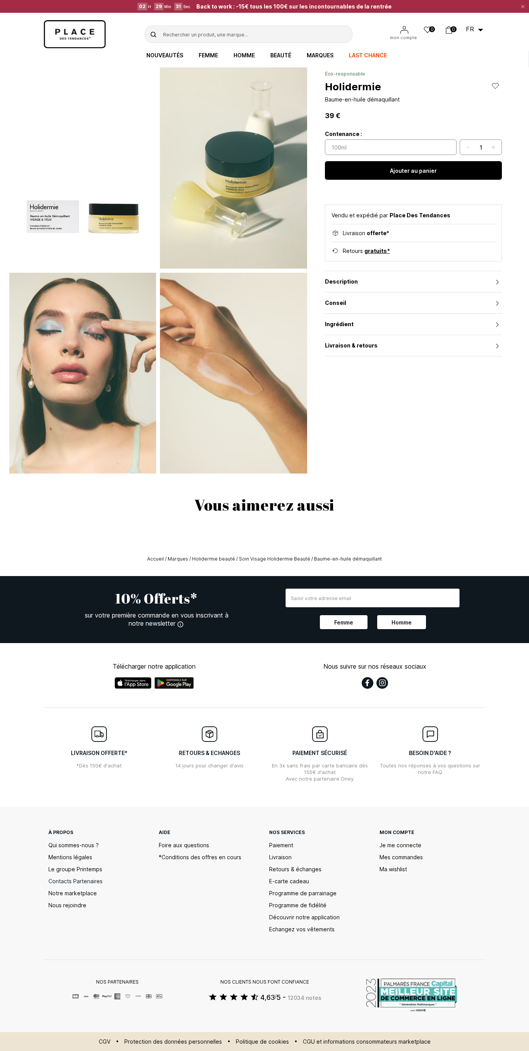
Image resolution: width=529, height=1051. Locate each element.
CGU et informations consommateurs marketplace (367, 1041)
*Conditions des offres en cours (200, 857)
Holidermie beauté (213, 559)
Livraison (280, 857)
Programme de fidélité (297, 905)
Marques (320, 55)
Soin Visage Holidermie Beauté (274, 559)
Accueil (155, 559)
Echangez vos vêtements (302, 929)
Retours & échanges (295, 869)
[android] (174, 683)
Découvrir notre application (304, 917)
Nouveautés (164, 55)
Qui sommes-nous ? (73, 845)
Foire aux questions (184, 845)
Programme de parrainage (303, 893)
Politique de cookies (262, 1041)
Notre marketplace (72, 893)
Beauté (280, 55)
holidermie (353, 87)
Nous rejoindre (67, 905)
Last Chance (368, 55)
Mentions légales (70, 857)
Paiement (281, 845)
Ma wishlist (393, 869)
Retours (366, 251)
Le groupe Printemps (75, 869)
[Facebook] (367, 683)
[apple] (133, 683)
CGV (104, 1041)
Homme (244, 55)
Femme (208, 55)
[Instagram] (382, 683)
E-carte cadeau (289, 881)
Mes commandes (401, 857)
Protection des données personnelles (173, 1041)
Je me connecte (400, 845)
